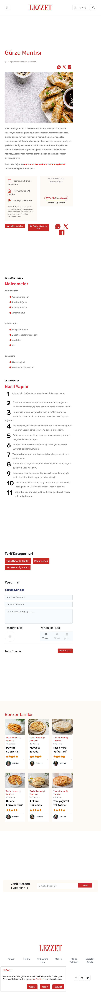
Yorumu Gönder (65, 651)
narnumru (29, 164)
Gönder (85, 885)
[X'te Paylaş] (64, 67)
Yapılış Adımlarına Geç (40, 227)
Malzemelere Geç (16, 226)
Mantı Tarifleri (41, 561)
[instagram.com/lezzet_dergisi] (81, 978)
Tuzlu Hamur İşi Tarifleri (17, 561)
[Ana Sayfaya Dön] (50, 948)
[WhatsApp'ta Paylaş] (59, 67)
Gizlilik (58, 959)
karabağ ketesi (57, 164)
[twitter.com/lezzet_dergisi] (87, 978)
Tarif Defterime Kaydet (58, 198)
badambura (41, 164)
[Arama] (93, 7)
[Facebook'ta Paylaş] (69, 67)
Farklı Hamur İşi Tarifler (17, 567)
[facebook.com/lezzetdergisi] (76, 978)
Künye (11, 959)
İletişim (26, 959)
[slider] (56, 188)
